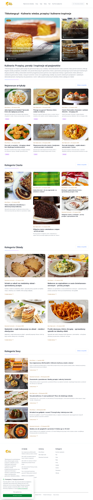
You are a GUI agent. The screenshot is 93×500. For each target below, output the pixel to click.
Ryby (45, 4)
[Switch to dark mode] (87, 3)
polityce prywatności (23, 488)
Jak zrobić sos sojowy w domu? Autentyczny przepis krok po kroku (29, 462)
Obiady (64, 19)
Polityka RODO (38, 494)
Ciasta (8, 20)
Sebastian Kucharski (66, 212)
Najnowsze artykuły (28, 4)
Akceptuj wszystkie (17, 495)
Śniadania (58, 470)
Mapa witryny (56, 494)
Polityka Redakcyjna (47, 494)
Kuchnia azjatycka (57, 4)
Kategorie (59, 449)
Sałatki (57, 465)
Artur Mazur (7, 107)
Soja (41, 4)
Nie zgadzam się (17, 492)
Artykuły (24, 449)
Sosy (37, 4)
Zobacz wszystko (82, 85)
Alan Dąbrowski (37, 107)
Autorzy (41, 449)
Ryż (49, 4)
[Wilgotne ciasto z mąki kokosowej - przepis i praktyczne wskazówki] (32, 39)
